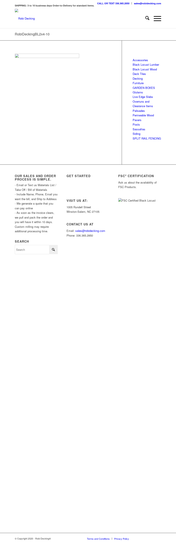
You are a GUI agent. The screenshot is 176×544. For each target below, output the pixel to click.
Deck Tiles (139, 74)
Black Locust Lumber (146, 64)
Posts (136, 124)
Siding (136, 134)
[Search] (145, 18)
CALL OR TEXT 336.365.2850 (113, 3)
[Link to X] (145, 538)
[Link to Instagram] (138, 538)
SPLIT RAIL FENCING (147, 138)
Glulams (138, 92)
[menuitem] (113, 3)
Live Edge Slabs (143, 97)
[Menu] (155, 18)
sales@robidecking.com (147, 3)
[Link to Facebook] (151, 538)
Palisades (139, 111)
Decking (138, 78)
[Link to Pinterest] (158, 538)
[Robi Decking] (25, 18)
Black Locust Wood (145, 69)
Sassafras (139, 129)
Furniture (138, 83)
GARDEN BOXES (144, 88)
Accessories (140, 60)
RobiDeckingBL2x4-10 (32, 34)
